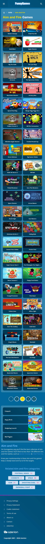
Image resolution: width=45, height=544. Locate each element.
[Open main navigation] (4, 4)
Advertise (10, 526)
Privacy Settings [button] (12, 501)
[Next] (16, 399)
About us (10, 517)
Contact (9, 522)
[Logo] (22, 4)
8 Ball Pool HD (38, 454)
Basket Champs (25, 454)
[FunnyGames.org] (4, 12)
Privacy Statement (13, 505)
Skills (10, 12)
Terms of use (11, 513)
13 (31, 473)
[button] (41, 4)
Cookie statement (13, 509)
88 (35, 478)
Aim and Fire (20, 12)
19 (38, 483)
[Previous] (11, 399)
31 (14, 483)
